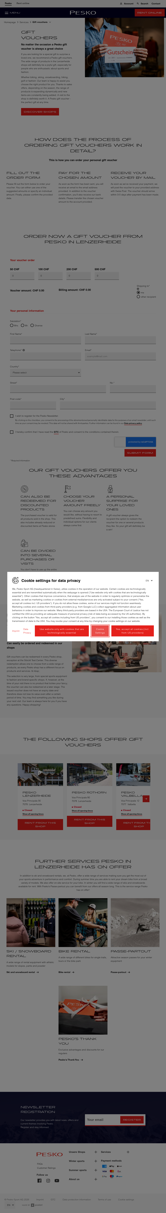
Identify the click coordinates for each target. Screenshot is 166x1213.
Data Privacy (27, 631)
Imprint (15, 630)
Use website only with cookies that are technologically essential (62, 631)
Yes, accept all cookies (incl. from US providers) (132, 631)
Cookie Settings (100, 631)
